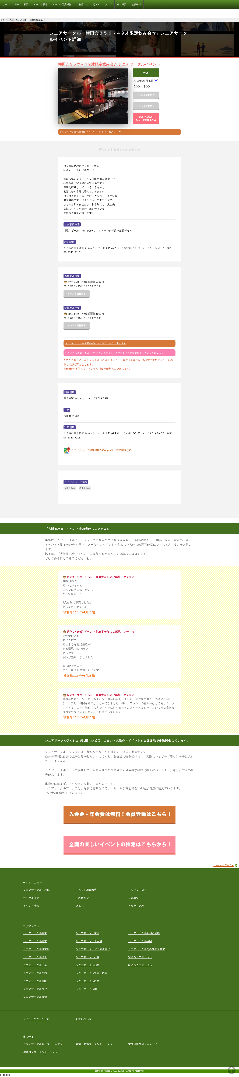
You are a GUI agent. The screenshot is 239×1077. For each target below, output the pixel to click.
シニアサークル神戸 (35, 988)
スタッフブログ (137, 889)
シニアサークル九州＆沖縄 (144, 933)
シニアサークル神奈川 (36, 949)
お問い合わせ (84, 1018)
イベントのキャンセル (36, 1018)
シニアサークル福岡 (140, 941)
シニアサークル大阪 (35, 981)
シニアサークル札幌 (87, 957)
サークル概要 (31, 897)
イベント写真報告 (86, 889)
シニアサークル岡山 (87, 988)
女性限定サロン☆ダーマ (142, 1043)
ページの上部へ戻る (223, 865)
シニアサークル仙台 (87, 965)
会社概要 (133, 897)
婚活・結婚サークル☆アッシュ (94, 1043)
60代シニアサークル (140, 965)
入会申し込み (136, 905)
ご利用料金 (82, 897)
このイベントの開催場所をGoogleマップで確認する (101, 450)
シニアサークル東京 (35, 941)
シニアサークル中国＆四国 (91, 972)
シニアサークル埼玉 (35, 957)
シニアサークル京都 (35, 996)
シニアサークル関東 (35, 933)
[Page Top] (232, 1073)
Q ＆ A (79, 905)
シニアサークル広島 (87, 981)
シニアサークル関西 (35, 972)
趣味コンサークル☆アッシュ (40, 1051)
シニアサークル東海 (87, 933)
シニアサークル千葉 (35, 965)
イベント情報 (31, 905)
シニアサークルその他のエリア (146, 949)
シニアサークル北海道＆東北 (93, 949)
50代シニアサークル (140, 957)
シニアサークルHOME (36, 889)
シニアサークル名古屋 (89, 941)
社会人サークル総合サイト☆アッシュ (45, 1043)
